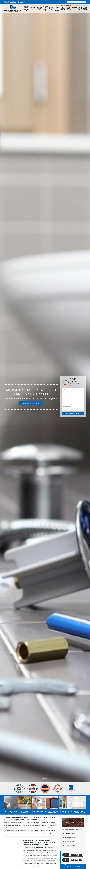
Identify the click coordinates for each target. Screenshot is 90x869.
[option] (45, 434)
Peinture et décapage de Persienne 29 (57, 8)
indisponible (11, 2)
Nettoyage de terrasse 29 (45, 8)
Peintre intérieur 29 (51, 8)
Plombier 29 (74, 8)
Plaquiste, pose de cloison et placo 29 (68, 8)
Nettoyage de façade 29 (39, 8)
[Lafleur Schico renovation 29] (13, 8)
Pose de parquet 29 (80, 8)
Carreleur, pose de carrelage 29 (26, 8)
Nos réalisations (31, 403)
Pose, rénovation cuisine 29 (85, 8)
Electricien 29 (32, 8)
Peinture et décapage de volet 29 (63, 8)
